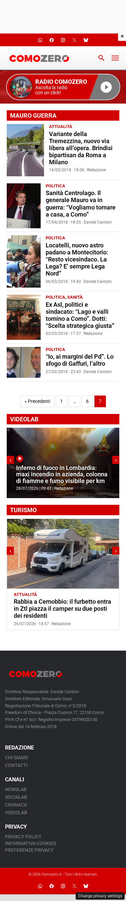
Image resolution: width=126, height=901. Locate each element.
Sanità (75, 297)
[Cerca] (101, 58)
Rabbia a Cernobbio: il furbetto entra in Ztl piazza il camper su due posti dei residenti (62, 608)
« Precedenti (37, 401)
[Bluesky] (86, 886)
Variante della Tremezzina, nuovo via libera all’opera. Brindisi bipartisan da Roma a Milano (81, 148)
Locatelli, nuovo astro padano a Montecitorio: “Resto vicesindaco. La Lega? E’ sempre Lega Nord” (77, 259)
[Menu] (115, 58)
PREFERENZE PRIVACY (29, 850)
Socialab (16, 797)
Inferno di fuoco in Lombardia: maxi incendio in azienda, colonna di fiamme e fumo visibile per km (62, 474)
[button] (63, 87)
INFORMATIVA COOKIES (30, 843)
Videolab (16, 812)
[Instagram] (63, 886)
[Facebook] (51, 886)
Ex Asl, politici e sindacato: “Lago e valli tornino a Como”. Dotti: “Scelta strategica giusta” (80, 315)
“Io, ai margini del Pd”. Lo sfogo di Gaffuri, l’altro (80, 360)
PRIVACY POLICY (23, 836)
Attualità (60, 126)
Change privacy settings (100, 896)
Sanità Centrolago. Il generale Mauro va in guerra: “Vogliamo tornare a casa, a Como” (81, 204)
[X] (74, 886)
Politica (55, 185)
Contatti (16, 765)
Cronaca (16, 804)
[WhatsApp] (40, 886)
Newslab (16, 789)
